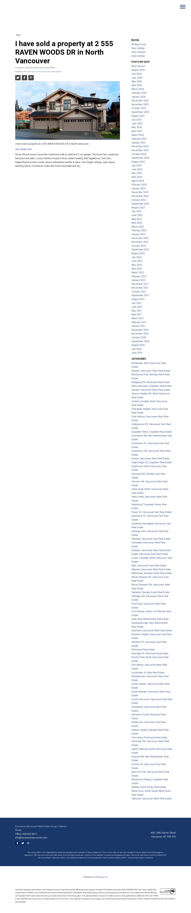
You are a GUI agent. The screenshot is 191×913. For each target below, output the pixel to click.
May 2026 (136, 81)
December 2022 (140, 238)
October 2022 (138, 246)
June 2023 (137, 215)
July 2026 (136, 74)
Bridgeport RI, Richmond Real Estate (150, 382)
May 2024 (136, 173)
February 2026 (139, 93)
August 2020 (138, 345)
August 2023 (138, 207)
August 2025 (138, 116)
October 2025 (138, 108)
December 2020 (140, 330)
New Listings (138, 48)
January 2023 (138, 234)
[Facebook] (17, 843)
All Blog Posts (138, 44)
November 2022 (140, 242)
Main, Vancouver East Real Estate (148, 565)
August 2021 (138, 299)
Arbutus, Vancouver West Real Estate (150, 371)
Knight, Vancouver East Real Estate (149, 554)
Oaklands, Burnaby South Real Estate (150, 592)
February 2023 (139, 230)
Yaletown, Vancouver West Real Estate (151, 798)
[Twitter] (23, 843)
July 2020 (136, 349)
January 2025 (138, 143)
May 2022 (136, 265)
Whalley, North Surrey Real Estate (148, 787)
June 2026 (137, 78)
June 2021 (137, 307)
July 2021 (136, 303)
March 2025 (137, 135)
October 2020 (138, 337)
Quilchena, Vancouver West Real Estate (151, 630)
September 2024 (140, 158)
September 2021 (140, 295)
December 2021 (140, 284)
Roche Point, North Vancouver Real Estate (42, 71)
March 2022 (137, 272)
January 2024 (138, 188)
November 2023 (140, 196)
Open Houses (138, 52)
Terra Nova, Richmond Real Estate (149, 737)
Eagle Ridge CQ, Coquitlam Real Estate (151, 462)
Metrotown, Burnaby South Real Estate (151, 573)
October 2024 (138, 154)
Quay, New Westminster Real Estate (150, 619)
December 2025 (140, 100)
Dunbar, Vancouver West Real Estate (150, 458)
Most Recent (138, 66)
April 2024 (136, 177)
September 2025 (140, 112)
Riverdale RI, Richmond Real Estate (149, 653)
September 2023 (140, 204)
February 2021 (139, 322)
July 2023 (136, 211)
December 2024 (140, 146)
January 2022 (138, 280)
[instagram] (28, 843)
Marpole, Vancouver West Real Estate (151, 569)
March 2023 (137, 227)
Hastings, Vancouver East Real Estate (150, 539)
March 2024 (137, 181)
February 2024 (139, 184)
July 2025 (136, 120)
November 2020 (140, 333)
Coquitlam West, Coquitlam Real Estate (151, 432)
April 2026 (136, 85)
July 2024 (136, 165)
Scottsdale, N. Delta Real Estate (147, 672)
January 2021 (138, 326)
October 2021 (138, 291)
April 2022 (136, 268)
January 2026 (138, 97)
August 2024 (138, 162)
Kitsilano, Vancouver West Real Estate (151, 550)
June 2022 (137, 261)
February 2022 (139, 276)
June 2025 (137, 123)
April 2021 (136, 314)
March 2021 (137, 318)
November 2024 (140, 150)
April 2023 (136, 223)
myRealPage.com (100, 877)
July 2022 (136, 257)
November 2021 (140, 288)
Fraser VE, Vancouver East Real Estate (151, 512)
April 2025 (136, 131)
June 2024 (137, 169)
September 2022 (140, 249)
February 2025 (139, 139)
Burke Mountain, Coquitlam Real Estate (151, 386)
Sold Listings (138, 56)
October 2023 (138, 200)
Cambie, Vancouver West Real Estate (150, 390)
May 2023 (136, 219)
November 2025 (140, 104)
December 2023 (140, 192)
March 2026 (137, 89)
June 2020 (137, 353)
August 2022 (138, 253)
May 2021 (136, 311)
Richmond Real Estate (143, 649)
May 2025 (136, 127)
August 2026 (138, 70)
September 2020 (140, 341)
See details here (23, 149)
